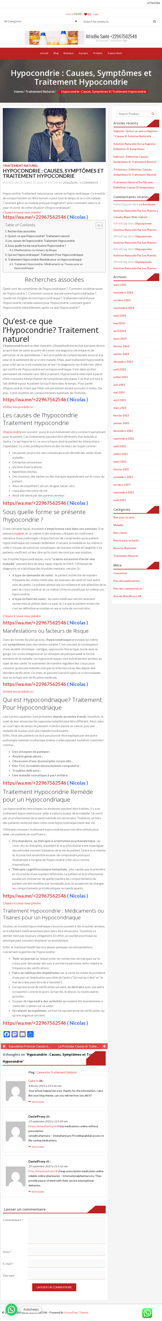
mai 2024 (119, 323)
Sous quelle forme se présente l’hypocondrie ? (37, 245)
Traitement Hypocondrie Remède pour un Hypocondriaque (45, 259)
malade (19, 533)
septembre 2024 (123, 307)
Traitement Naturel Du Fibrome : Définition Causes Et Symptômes (133, 185)
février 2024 (121, 346)
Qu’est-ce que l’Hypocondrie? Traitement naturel (39, 236)
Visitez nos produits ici (18, 407)
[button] (54, 298)
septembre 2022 (123, 438)
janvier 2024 (121, 354)
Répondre (38, 1101)
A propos (83, 53)
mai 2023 (119, 392)
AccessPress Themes (76, 1312)
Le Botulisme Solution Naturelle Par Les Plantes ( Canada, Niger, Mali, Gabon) (135, 211)
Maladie (118, 525)
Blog (56, 53)
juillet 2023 (120, 377)
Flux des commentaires (127, 588)
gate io (33, 1081)
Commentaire (13, 1220)
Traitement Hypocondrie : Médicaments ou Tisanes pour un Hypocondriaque (48, 266)
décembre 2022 (123, 430)
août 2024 (119, 315)
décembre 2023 (123, 361)
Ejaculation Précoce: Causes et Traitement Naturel (31, 1046)
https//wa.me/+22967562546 (34, 217)
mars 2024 (119, 338)
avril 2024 (119, 331)
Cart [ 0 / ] (73, 14)
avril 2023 (119, 400)
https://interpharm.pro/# (43, 1126)
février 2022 (121, 469)
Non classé (120, 532)
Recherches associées (22, 231)
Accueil (44, 53)
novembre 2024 (123, 292)
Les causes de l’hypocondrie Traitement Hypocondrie (41, 240)
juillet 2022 (120, 454)
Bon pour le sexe (123, 517)
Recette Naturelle (124, 548)
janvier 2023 (121, 423)
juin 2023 (119, 384)
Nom (7, 1252)
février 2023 (121, 415)
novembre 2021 (123, 477)
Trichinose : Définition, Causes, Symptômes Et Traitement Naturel (134, 172)
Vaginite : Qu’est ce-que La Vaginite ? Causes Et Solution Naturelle (135, 133)
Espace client (115, 53)
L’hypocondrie (12, 432)
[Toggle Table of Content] (97, 225)
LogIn (96, 14)
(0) (89, 14)
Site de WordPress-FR (127, 596)
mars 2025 (119, 284)
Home (18, 91)
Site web (8, 1275)
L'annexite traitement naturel (57, 1072)
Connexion (120, 573)
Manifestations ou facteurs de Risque (35, 250)
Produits (98, 53)
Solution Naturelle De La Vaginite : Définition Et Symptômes (134, 146)
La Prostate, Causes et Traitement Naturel (83, 1046)
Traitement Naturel (39, 91)
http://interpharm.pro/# (42, 1171)
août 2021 (119, 500)
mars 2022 (119, 461)
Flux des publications (126, 580)
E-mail (8, 1263)
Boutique (68, 53)
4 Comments (88, 182)
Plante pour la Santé (126, 540)
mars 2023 (119, 407)
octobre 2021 (121, 484)
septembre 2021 (123, 492)
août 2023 (119, 369)
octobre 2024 (121, 300)
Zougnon (70, 182)
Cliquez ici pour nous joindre (22, 212)
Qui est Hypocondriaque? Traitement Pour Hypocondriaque (45, 254)
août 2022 (119, 446)
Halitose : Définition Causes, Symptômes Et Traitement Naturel (134, 159)
